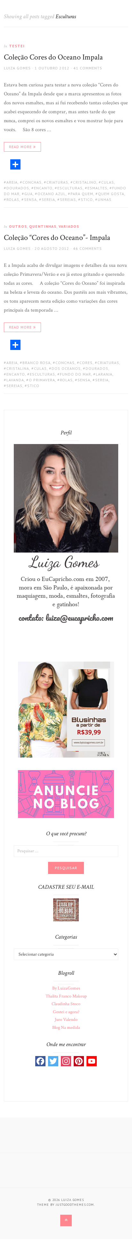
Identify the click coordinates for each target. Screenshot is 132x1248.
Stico (87, 199)
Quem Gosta (111, 193)
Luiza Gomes (17, 68)
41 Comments (87, 68)
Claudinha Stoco (66, 1004)
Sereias (68, 199)
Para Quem (81, 193)
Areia (12, 182)
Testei (17, 46)
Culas (107, 182)
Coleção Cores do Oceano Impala (53, 57)
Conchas (32, 182)
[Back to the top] (66, 1220)
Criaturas (57, 182)
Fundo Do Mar (75, 374)
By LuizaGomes (66, 988)
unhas (104, 199)
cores (86, 362)
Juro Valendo (66, 1019)
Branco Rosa (36, 362)
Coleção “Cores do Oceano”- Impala (57, 237)
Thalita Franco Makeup (66, 996)
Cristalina (17, 368)
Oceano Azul (51, 193)
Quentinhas (42, 226)
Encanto (43, 188)
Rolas (12, 199)
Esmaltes (97, 188)
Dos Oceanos (66, 368)
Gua (28, 193)
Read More (20, 146)
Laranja (104, 374)
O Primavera (42, 380)
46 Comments (87, 248)
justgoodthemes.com (75, 1205)
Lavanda (15, 380)
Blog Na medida (66, 1027)
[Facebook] (40, 1061)
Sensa (30, 199)
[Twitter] (53, 1061)
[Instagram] (66, 1061)
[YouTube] (91, 1061)
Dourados (17, 188)
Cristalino (84, 182)
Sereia (48, 199)
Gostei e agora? (66, 1012)
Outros (18, 226)
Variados (69, 226)
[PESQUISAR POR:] (66, 851)
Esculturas (70, 188)
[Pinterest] (78, 1061)
